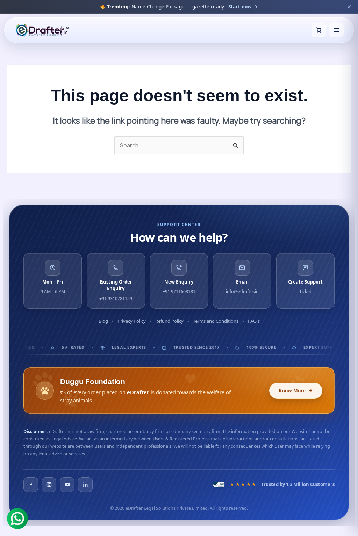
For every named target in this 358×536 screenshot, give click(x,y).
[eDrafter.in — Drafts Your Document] (42, 30)
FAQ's (254, 321)
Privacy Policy (131, 321)
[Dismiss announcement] (349, 7)
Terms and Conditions (215, 321)
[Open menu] (336, 30)
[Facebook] (30, 484)
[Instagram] (49, 484)
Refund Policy (169, 321)
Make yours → (255, 6)
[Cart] (319, 30)
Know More (292, 391)
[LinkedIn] (85, 484)
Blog (103, 321)
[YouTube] (67, 484)
